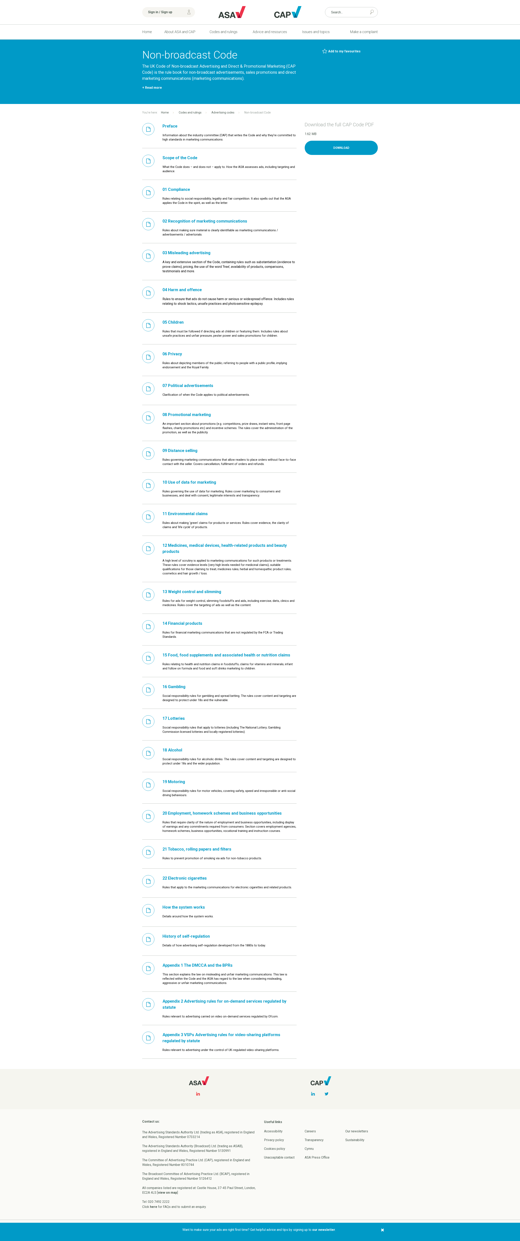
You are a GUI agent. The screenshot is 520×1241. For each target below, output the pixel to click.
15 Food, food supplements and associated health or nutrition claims (226, 655)
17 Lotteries (173, 718)
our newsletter (323, 1230)
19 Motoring (173, 781)
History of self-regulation (186, 936)
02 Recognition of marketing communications (204, 221)
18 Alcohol (172, 750)
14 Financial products (182, 623)
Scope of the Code (179, 157)
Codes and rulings (223, 32)
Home (147, 32)
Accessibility (273, 1131)
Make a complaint (364, 32)
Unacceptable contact (279, 1157)
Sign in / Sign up (160, 12)
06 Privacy (172, 353)
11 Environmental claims (185, 513)
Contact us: (151, 1121)
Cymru (309, 1149)
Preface (169, 126)
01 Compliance (176, 189)
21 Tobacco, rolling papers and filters (196, 849)
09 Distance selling (179, 450)
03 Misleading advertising (186, 252)
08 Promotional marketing (186, 414)
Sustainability (354, 1140)
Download (341, 147)
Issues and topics (316, 32)
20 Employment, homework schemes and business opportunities (222, 813)
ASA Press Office (317, 1157)
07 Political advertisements (187, 385)
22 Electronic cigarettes (184, 878)
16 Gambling (173, 686)
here (153, 1207)
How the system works (183, 907)
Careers (310, 1131)
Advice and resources (270, 32)
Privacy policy (274, 1140)
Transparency (314, 1140)
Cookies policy (274, 1149)
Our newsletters (356, 1131)
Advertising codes (222, 112)
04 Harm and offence (182, 289)
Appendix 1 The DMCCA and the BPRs (197, 965)
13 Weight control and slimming (191, 591)
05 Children (173, 322)
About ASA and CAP (179, 32)
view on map (167, 1193)
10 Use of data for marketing (189, 482)
